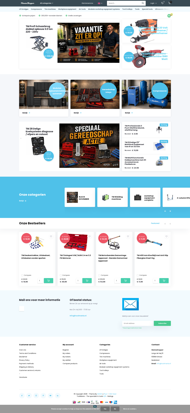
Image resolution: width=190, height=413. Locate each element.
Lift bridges (23, 9)
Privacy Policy (24, 360)
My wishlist (67, 360)
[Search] (143, 3)
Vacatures (23, 377)
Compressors (36, 9)
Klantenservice (87, 3)
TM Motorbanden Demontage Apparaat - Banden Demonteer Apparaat (113, 258)
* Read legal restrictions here (132, 328)
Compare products (70, 363)
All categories (45, 3)
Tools (137, 9)
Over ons (22, 350)
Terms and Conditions (27, 353)
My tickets (66, 357)
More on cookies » (130, 409)
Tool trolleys (127, 9)
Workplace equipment (67, 9)
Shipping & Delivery (26, 367)
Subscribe (162, 323)
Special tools (147, 9)
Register (66, 350)
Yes (105, 409)
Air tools (82, 9)
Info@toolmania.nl (78, 315)
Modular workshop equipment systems (104, 9)
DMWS (99, 394)
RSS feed (113, 394)
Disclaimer (23, 357)
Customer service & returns (29, 370)
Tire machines (50, 9)
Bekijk (21, 201)
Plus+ (106, 394)
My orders (66, 353)
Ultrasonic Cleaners (163, 9)
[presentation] (165, 211)
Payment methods (26, 363)
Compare (27, 275)
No (115, 409)
